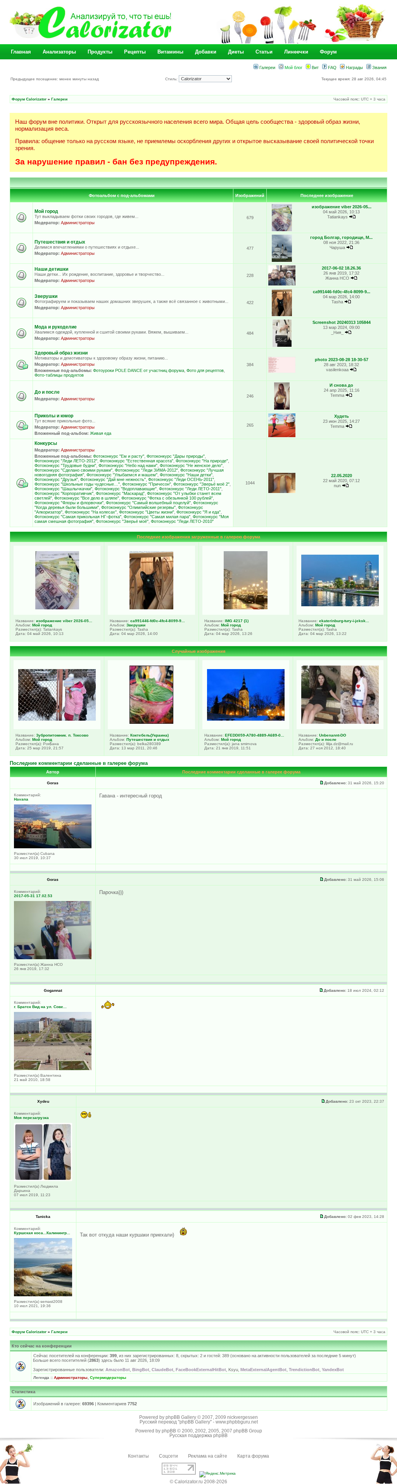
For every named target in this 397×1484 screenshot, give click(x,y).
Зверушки (46, 296)
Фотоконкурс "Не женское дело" (191, 465)
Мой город (46, 211)
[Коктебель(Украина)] (151, 722)
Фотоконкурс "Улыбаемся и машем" (121, 474)
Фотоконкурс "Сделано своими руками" (73, 470)
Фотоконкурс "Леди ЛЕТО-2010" (182, 521)
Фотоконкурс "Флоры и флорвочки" (69, 502)
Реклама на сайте (207, 1456)
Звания (379, 67)
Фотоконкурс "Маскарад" (120, 493)
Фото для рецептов (205, 370)
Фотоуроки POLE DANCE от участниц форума (138, 370)
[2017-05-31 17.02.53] (52, 958)
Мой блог (292, 67)
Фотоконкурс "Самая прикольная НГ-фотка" (78, 516)
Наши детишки (51, 269)
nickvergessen (242, 1417)
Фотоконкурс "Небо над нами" (127, 465)
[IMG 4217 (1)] (246, 607)
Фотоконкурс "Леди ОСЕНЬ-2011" (181, 479)
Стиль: (172, 79)
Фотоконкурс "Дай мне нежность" (113, 479)
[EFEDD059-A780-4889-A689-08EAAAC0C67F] (246, 719)
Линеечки (296, 52)
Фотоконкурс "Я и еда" (198, 512)
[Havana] (52, 847)
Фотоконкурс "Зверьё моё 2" (201, 484)
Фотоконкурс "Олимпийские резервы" (138, 507)
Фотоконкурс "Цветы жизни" (146, 512)
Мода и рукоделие (56, 327)
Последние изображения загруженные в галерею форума (198, 536)
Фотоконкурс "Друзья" (56, 479)
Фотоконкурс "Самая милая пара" (157, 516)
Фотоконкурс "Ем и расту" (118, 456)
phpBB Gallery (181, 1417)
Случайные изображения (198, 651)
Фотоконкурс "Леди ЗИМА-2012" (146, 470)
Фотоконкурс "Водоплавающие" (126, 488)
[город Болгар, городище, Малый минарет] (282, 260)
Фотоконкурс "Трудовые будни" (65, 465)
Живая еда (100, 433)
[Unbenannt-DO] (340, 722)
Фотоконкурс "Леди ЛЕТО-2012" (66, 460)
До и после (47, 392)
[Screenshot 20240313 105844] (282, 345)
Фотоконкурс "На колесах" (91, 512)
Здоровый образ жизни (61, 353)
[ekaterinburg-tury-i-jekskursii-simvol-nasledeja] (340, 604)
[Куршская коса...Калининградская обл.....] (43, 1295)
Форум (328, 52)
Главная (21, 52)
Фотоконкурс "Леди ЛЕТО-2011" (190, 488)
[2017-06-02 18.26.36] (281, 284)
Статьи (264, 52)
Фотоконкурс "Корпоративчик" (64, 493)
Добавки (205, 52)
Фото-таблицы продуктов (59, 375)
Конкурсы (46, 443)
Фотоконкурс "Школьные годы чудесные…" (77, 484)
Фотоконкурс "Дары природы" (176, 456)
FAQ (332, 67)
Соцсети (168, 1456)
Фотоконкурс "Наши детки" (186, 474)
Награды (354, 67)
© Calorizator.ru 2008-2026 (198, 1481)
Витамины (170, 52)
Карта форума (253, 1456)
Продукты (100, 52)
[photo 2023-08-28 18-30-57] (281, 371)
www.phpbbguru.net (237, 1422)
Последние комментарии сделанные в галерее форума (79, 763)
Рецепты (135, 52)
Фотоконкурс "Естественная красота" (136, 460)
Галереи (266, 67)
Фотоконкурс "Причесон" (146, 484)
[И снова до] (281, 408)
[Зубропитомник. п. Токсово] (57, 719)
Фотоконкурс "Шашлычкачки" (63, 488)
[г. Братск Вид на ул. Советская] (52, 1069)
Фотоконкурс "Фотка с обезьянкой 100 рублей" (167, 498)
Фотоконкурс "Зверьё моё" (122, 521)
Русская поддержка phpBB (198, 1435)
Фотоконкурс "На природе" (202, 460)
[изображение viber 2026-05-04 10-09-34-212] (282, 230)
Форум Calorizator (29, 99)
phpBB (169, 1431)
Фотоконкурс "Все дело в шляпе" (86, 498)
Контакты (138, 1456)
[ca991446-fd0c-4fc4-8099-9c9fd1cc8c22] (282, 315)
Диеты (236, 52)
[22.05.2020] (281, 491)
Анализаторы (59, 52)
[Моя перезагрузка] (43, 1180)
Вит (315, 67)
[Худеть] (281, 436)
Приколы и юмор (54, 416)
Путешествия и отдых (60, 242)
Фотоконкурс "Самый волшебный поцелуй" (148, 502)
